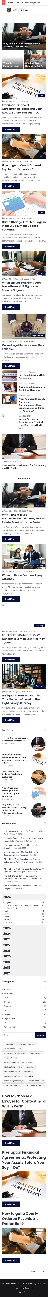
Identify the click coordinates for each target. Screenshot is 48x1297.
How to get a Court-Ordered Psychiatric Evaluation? (21, 167)
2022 (7, 945)
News (6, 1023)
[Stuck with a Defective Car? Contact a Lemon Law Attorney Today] (35, 59)
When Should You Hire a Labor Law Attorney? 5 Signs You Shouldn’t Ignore (22, 286)
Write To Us (24, 1292)
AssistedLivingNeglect (27, 1044)
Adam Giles (8, 101)
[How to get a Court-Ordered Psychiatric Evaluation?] (38, 777)
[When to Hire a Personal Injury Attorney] (12, 59)
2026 (7, 897)
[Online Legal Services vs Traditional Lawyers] (9, 387)
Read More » (11, 129)
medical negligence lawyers (13, 1081)
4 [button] (25, 478)
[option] (24, 46)
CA (20, 1049)
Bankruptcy (8, 993)
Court (6, 998)
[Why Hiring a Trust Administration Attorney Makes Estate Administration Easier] (24, 36)
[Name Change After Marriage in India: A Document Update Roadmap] (38, 794)
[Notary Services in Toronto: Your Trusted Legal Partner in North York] (3, 416)
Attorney (7, 989)
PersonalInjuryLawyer (36, 1081)
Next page (35, 1272)
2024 (7, 934)
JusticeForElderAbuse (11, 1072)
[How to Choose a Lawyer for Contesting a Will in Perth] (24, 446)
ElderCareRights (9, 1067)
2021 (6, 951)
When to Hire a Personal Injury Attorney (11, 66)
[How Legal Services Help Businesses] (9, 375)
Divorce (7, 1002)
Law (5, 1010)
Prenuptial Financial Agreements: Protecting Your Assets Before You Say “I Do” (22, 108)
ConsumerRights (36, 1053)
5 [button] (27, 478)
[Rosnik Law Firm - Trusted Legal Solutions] (17, 10)
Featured (7, 1006)
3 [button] (22, 478)
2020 (7, 956)
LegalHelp (27, 1072)
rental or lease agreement (12, 1085)
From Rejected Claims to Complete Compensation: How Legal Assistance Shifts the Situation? (32, 405)
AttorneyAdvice (9, 1049)
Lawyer (7, 1014)
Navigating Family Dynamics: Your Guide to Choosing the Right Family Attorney (22, 699)
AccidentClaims (9, 1044)
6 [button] (29, 478)
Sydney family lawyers (34, 1085)
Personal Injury (10, 1027)
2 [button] (20, 478)
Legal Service (9, 1018)
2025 (7, 928)
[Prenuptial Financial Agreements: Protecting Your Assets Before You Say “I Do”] (38, 760)
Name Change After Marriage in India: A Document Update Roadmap (24, 225)
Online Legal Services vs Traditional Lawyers (32, 389)
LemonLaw (29, 1076)
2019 (6, 962)
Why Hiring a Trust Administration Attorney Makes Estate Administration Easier (21, 46)
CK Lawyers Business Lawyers (14, 1053)
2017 (6, 973)
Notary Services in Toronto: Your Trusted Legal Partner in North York (31, 424)
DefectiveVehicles (10, 1058)
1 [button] (18, 478)
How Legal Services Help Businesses (32, 377)
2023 (7, 939)
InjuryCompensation (26, 1067)
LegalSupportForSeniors (12, 1076)
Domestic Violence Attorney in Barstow (18, 1062)
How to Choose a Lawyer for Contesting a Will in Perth (24, 467)
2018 (6, 967)
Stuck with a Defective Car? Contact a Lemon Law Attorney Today (23, 638)
